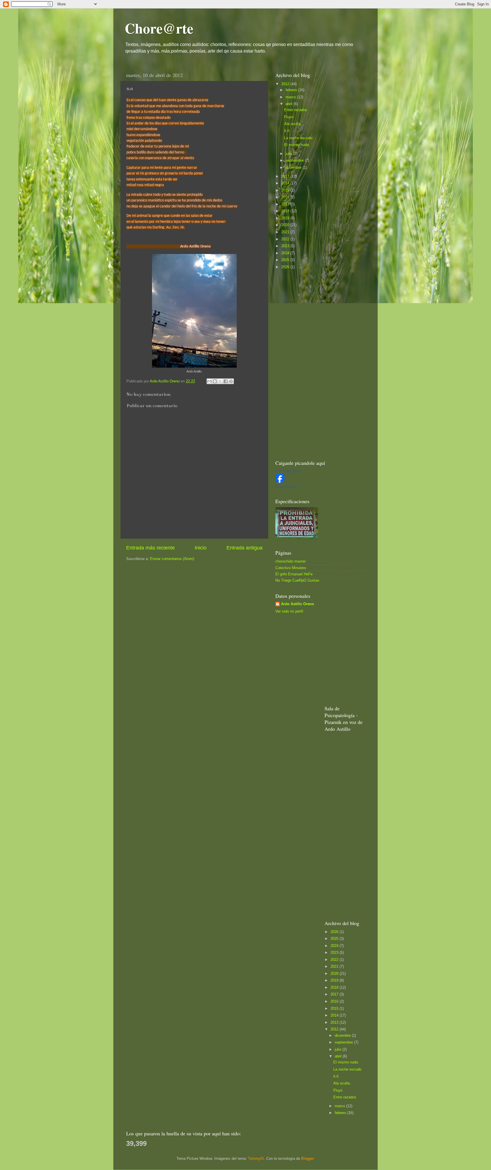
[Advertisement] (318, 364)
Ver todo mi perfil (289, 611)
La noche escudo (298, 138)
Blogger (307, 1159)
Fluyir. (289, 117)
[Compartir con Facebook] (225, 381)
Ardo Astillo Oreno (297, 604)
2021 (285, 232)
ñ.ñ (286, 131)
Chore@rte (159, 28)
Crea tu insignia (286, 486)
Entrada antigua (244, 548)
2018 (285, 211)
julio (289, 154)
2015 (285, 190)
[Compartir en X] (220, 381)
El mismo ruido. (297, 145)
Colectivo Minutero (290, 568)
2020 (285, 225)
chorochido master (290, 561)
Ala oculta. (293, 124)
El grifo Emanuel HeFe (294, 574)
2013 (285, 176)
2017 (285, 204)
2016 (285, 197)
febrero (292, 90)
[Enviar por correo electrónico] (209, 381)
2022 (285, 239)
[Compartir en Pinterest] (231, 381)
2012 (285, 84)
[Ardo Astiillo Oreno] (279, 482)
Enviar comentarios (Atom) (172, 559)
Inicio (201, 548)
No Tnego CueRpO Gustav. (297, 580)
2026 (285, 267)
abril (290, 104)
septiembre (295, 161)
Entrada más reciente (150, 548)
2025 (285, 260)
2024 (285, 253)
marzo (291, 97)
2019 (285, 218)
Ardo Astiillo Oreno (288, 471)
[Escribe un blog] (215, 381)
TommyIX (256, 1159)
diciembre (294, 168)
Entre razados (295, 110)
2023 (285, 246)
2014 (285, 183)
